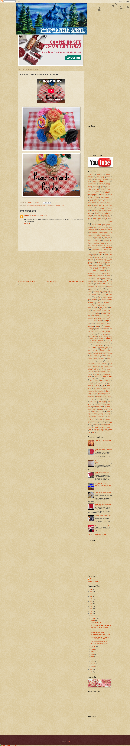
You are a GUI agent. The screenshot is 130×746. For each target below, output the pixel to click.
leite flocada (100, 312)
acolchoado (91, 176)
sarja (89, 394)
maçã (95, 317)
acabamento (99, 174)
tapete (95, 403)
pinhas (95, 358)
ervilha (109, 276)
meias (109, 325)
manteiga (90, 320)
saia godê (101, 390)
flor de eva (95, 289)
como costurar (109, 243)
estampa (106, 280)
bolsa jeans (109, 210)
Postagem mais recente (26, 281)
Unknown (26, 215)
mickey (102, 326)
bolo (99, 208)
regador (105, 378)
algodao (105, 179)
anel (106, 186)
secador (97, 394)
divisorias (90, 265)
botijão (104, 215)
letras (89, 315)
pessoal (108, 356)
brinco (101, 216)
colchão (90, 243)
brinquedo (107, 216)
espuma (97, 280)
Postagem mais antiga (76, 281)
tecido (53, 205)
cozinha (29, 205)
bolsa (103, 208)
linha (97, 315)
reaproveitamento (35, 205)
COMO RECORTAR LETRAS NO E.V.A (101, 625)
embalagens (98, 273)
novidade (100, 336)
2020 (91, 601)
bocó (105, 207)
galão (99, 297)
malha (104, 317)
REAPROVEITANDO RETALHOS (97, 534)
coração (90, 247)
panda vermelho (96, 344)
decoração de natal (101, 259)
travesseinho (107, 419)
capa (110, 222)
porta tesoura (91, 363)
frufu (100, 296)
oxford (91, 342)
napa (89, 334)
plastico (108, 358)
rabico (108, 372)
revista (89, 382)
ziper (89, 432)
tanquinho (90, 402)
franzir (89, 294)
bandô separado (105, 197)
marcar (92, 323)
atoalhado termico (92, 194)
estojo (89, 281)
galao (94, 297)
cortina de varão (103, 252)
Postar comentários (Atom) (30, 285)
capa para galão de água (106, 230)
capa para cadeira (102, 229)
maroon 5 (103, 323)
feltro (109, 284)
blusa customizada (103, 205)
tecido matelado (91, 406)
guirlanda (90, 302)
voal (98, 430)
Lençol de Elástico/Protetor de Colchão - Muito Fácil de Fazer (103, 484)
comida (102, 243)
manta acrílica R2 (106, 318)
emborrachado (106, 273)
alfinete (99, 179)
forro (99, 292)
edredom (95, 270)
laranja (94, 310)
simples (110, 396)
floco (102, 288)
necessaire (105, 334)
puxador (109, 371)
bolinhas (89, 208)
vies (90, 430)
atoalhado (107, 192)
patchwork (109, 353)
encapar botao (92, 275)
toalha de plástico (91, 414)
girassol (103, 299)
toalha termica (108, 414)
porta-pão (104, 364)
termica (108, 407)
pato (91, 355)
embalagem (91, 273)
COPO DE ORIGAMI (96, 622)
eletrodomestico (98, 271)
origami (109, 338)
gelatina (94, 299)
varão (89, 426)
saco (102, 386)
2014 (91, 669)
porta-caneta (105, 363)
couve (106, 254)
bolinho (94, 208)
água (98, 177)
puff (93, 371)
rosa (109, 383)
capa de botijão (102, 226)
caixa (110, 218)
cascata (98, 235)
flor (90, 289)
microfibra (107, 326)
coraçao (109, 245)
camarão (91, 222)
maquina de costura (92, 321)
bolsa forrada (102, 210)
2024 (91, 591)
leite (109, 310)
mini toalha (105, 328)
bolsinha (102, 212)
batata (98, 202)
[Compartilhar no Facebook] (48, 203)
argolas (104, 189)
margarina (98, 323)
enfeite (99, 276)
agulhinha (90, 179)
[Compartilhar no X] (47, 203)
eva (105, 281)
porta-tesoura (96, 366)
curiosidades (98, 257)
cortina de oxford (102, 251)
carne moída (108, 234)
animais (96, 188)
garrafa (104, 297)
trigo (102, 421)
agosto (93, 649)
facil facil (110, 283)
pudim (89, 371)
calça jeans (102, 219)
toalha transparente (92, 416)
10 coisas (90, 174)
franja (108, 292)
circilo (109, 238)
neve (111, 334)
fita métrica (91, 288)
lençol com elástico (105, 313)
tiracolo (93, 411)
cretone (110, 256)
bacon (102, 195)
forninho (105, 291)
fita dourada (109, 286)
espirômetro (90, 280)
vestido (89, 429)
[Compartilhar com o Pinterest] (50, 203)
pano (109, 344)
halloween (106, 302)
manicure (90, 318)
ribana (94, 382)
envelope (104, 276)
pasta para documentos (99, 353)
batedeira (109, 202)
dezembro (94, 615)
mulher (96, 333)
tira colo (105, 409)
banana (110, 195)
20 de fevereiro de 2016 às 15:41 (38, 215)
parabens (95, 350)
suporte (110, 399)
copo (101, 245)
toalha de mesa (60, 205)
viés (94, 430)
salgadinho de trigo (92, 391)
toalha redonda (100, 414)
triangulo (97, 421)
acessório (108, 174)
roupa (103, 385)
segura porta (107, 394)
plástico (90, 360)
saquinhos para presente (104, 393)
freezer (94, 294)
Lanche (89, 310)
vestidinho (108, 427)
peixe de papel (91, 356)
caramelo (96, 234)
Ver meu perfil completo (94, 581)
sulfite (108, 398)
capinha (91, 234)
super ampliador (91, 399)
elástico (108, 270)
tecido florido (107, 404)
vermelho (102, 427)
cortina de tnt (94, 252)
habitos (98, 302)
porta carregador (91, 361)
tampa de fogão (102, 401)
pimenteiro (90, 358)
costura (100, 254)
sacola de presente (106, 388)
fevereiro (93, 664)
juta (111, 307)
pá (109, 342)
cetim (89, 238)
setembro (93, 646)
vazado (102, 425)
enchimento (101, 275)
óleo (96, 338)
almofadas (100, 184)
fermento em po (91, 286)
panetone (104, 344)
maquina (100, 320)
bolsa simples (93, 212)
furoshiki (89, 297)
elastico (102, 270)
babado (91, 196)
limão (93, 315)
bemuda (99, 203)
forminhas (90, 291)
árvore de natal (92, 192)
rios (88, 383)
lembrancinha (107, 312)
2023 (91, 594)
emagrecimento (107, 271)
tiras (98, 411)
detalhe (96, 260)
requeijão (97, 380)
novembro (94, 618)
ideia (97, 304)
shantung (104, 396)
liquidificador (109, 315)
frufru (95, 296)
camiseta (98, 222)
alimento (94, 181)
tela (94, 407)
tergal (104, 407)
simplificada (92, 398)
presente (90, 369)
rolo (105, 383)
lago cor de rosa (107, 308)
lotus (91, 317)
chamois (96, 238)
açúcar (97, 176)
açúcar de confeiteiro (105, 176)
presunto (96, 369)
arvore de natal (106, 191)
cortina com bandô (107, 249)
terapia (99, 407)
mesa (97, 326)
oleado (91, 338)
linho (103, 315)
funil (109, 296)
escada (89, 278)
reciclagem (44, 205)
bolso (109, 212)
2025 (91, 589)
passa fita (102, 350)
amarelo (90, 186)
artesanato (90, 191)
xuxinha (108, 430)
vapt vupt (97, 424)
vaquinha (103, 424)
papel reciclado (94, 349)
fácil (98, 283)
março (93, 661)
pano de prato (99, 345)
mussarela (108, 333)
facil (94, 283)
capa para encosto (96, 230)
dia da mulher (107, 260)
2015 (91, 613)
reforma (100, 378)
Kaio (91, 308)
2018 (91, 606)
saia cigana (95, 390)
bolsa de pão (95, 210)
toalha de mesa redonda (104, 413)
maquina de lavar (102, 321)
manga (109, 317)
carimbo (101, 234)
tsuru (107, 422)
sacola (89, 388)
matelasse (99, 325)
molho (109, 329)
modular (97, 329)
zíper (93, 432)
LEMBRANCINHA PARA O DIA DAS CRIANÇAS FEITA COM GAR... (100, 638)
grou (96, 300)
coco (100, 240)
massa (89, 325)
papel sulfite (103, 349)
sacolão (89, 390)
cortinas (94, 254)
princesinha (102, 369)
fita (97, 286)
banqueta (96, 199)
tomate (109, 416)
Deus (101, 260)
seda (102, 394)
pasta (89, 353)
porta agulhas (108, 360)
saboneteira (96, 386)
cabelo (99, 218)
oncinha (101, 338)
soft (104, 398)
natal (93, 334)
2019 (91, 604)
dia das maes (91, 262)
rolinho (92, 383)
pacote (89, 344)
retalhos (49, 205)
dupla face (103, 268)
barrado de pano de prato (101, 200)
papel (93, 347)
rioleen (104, 382)
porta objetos (107, 361)
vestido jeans (96, 429)
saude (93, 394)
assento (100, 192)
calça (96, 219)
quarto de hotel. (91, 372)
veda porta (108, 425)
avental (102, 194)
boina (109, 207)
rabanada (103, 372)
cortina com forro (93, 251)
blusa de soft (99, 207)
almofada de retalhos (104, 183)
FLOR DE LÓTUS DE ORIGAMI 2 (99, 641)
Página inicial (52, 281)
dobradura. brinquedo (101, 267)
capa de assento (106, 224)
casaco (94, 235)
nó (89, 336)
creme (97, 256)
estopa (94, 281)
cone (97, 245)
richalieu (99, 382)
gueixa (108, 300)
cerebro (95, 237)
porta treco (98, 363)
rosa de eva (90, 385)
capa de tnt (105, 227)
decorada (110, 259)
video (110, 429)
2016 (91, 611)
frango (104, 292)
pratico (106, 366)
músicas (102, 333)
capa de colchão (98, 227)
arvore (97, 191)
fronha (102, 294)
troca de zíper (94, 422)
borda (95, 215)
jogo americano (104, 307)
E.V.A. (89, 270)
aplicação (102, 187)
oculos (110, 336)
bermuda (104, 203)
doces (89, 268)
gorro (91, 300)
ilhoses (94, 305)
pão (106, 345)
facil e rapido (103, 283)
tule (111, 422)
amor (102, 186)
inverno (108, 305)
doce (109, 267)
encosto (108, 275)
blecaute (90, 205)
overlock (94, 340)
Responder (27, 223)
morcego (108, 331)
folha (106, 289)
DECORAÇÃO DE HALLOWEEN (99, 627)
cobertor (89, 240)
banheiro (90, 199)
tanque (109, 401)
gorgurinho (109, 299)
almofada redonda (92, 184)
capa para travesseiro (103, 232)
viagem (106, 429)
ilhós (105, 304)
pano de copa (91, 345)
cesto (100, 237)
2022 (91, 596)
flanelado (97, 288)
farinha (91, 284)
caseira (103, 235)
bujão (89, 218)
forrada (95, 292)
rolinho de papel (99, 383)
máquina (106, 320)
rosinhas (97, 385)
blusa (95, 205)
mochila (91, 329)
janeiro (93, 666)
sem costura (91, 396)
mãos (95, 320)
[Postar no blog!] (45, 203)
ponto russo (96, 360)
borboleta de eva (99, 213)
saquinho (107, 391)
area (94, 189)
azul (111, 194)
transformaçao (91, 419)
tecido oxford (99, 406)
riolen (109, 382)
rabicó (89, 374)
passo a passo (106, 352)
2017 (91, 608)
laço (100, 309)
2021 (91, 599)
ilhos (101, 304)
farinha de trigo (98, 284)
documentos (95, 268)
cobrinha (95, 240)
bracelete (90, 216)
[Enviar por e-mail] (43, 203)
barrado (91, 200)
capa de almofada (96, 224)
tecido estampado (98, 404)
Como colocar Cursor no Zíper (103, 525)
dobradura (107, 265)
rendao (91, 380)
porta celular (99, 361)
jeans (95, 307)
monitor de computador (99, 331)
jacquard (90, 307)
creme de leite (103, 256)
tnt (102, 411)
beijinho (94, 203)
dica (89, 264)
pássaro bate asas (97, 352)
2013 (91, 672)
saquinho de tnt (92, 393)
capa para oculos (93, 232)
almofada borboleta (92, 183)
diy (95, 265)
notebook (94, 336)
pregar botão (97, 368)
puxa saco (102, 371)
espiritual (108, 278)
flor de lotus (101, 289)
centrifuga (90, 237)
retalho (102, 380)
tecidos (89, 407)
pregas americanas (106, 368)
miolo (111, 328)
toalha (108, 411)
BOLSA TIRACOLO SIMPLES (98, 632)
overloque (100, 340)
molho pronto (90, 331)
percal (97, 356)
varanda (108, 424)
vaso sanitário (96, 425)
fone (110, 289)
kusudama (95, 308)
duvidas (108, 268)
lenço (89, 313)
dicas (102, 264)
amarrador (96, 186)
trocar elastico (102, 422)
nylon (105, 336)
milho (95, 328)
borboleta (90, 213)
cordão (96, 247)
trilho (106, 421)
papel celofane (101, 347)
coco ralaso (105, 240)
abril (92, 659)
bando (91, 197)
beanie (89, 203)
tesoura (100, 409)
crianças (91, 257)
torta (89, 417)
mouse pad (90, 333)
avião (107, 194)
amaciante (107, 184)
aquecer (108, 187)
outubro (93, 620)
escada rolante (96, 278)
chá (92, 238)
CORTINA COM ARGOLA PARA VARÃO (101, 635)
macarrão (99, 317)
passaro (108, 350)
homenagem (91, 304)
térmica (89, 409)
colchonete (96, 243)
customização (106, 257)
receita (89, 376)
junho (92, 654)
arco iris (89, 189)
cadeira (105, 218)
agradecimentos (91, 177)
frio (98, 294)
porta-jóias (97, 364)
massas (93, 325)
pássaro (89, 352)
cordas (102, 247)
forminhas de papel (98, 291)
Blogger (68, 741)
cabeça (94, 218)
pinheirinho (102, 358)
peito (105, 355)
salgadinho (107, 390)
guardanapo (102, 300)
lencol (93, 313)
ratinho (98, 374)
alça (95, 179)
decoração (90, 259)
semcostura (98, 396)
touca (94, 417)
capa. (111, 232)
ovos (111, 340)
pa (106, 342)
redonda (94, 378)
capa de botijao (92, 226)
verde (96, 427)
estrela (100, 281)
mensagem (91, 326)
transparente (99, 419)
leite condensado (92, 312)
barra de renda (109, 199)
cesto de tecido (107, 237)
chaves (101, 238)
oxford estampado (100, 342)
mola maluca (103, 329)
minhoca (100, 328)
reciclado (97, 376)
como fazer (91, 245)
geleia (99, 299)
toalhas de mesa (102, 416)
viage (102, 429)
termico (94, 409)
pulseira (97, 371)
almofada (103, 181)
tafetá (90, 401)
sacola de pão (97, 388)
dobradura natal (91, 267)
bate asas (103, 202)
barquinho (101, 199)
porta (102, 360)
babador (97, 195)
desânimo (91, 260)
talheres (95, 401)
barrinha (93, 202)
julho (92, 651)
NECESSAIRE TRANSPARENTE (99, 630)
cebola (108, 235)
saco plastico (107, 386)
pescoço (103, 356)
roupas (108, 385)
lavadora (104, 310)
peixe (109, 355)
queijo (98, 372)
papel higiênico (109, 347)
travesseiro (91, 421)
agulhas (108, 177)
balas (106, 195)
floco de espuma (108, 288)
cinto (106, 238)
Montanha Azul (94, 579)
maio (92, 656)
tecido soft (107, 406)
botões (109, 215)
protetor (108, 369)
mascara (109, 323)
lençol (97, 313)
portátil (102, 366)
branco (96, 216)
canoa (104, 222)
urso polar (92, 424)
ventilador (90, 427)
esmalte (103, 278)
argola (98, 189)
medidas (104, 325)
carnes (89, 235)
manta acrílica (97, 318)
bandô (97, 197)
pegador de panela (98, 355)
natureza (99, 334)
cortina (109, 247)
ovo (106, 340)
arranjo (109, 189)
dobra (100, 265)
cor (104, 245)
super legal (104, 399)
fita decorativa (102, 286)
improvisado (101, 305)
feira (105, 284)
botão (99, 215)
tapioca (109, 402)
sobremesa (98, 398)
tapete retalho (102, 402)
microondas (90, 328)
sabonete (90, 386)
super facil (98, 399)
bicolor (109, 203)
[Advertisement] (51, 265)
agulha (102, 177)
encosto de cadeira (92, 276)
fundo (105, 296)
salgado (101, 391)
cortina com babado (96, 249)
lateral (98, 310)
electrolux (90, 271)
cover (111, 254)
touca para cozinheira (104, 417)
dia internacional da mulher (103, 262)
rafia (93, 374)
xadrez (102, 430)
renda (110, 378)
